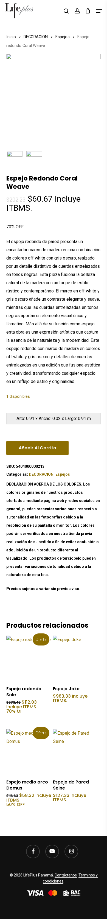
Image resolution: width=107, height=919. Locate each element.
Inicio (11, 36)
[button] (99, 11)
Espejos (62, 36)
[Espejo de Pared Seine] (75, 751)
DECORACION (36, 36)
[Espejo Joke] (75, 658)
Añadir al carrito (37, 448)
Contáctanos (66, 875)
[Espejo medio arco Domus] (29, 751)
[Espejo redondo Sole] (29, 658)
